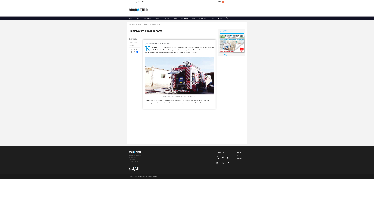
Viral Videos (202, 18)
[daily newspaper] (232, 43)
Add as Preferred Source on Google (158, 43)
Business (166, 18)
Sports (175, 18)
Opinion (157, 18)
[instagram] (218, 163)
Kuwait (137, 18)
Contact (228, 2)
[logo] (138, 10)
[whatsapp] (131, 52)
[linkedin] (134, 50)
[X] (131, 50)
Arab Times (132, 24)
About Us (233, 2)
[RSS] (228, 163)
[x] (223, 163)
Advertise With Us (240, 2)
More (219, 18)
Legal (193, 18)
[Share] (137, 52)
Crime (139, 24)
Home (130, 18)
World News (147, 18)
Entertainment (184, 18)
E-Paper (212, 18)
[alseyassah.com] (133, 169)
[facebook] (134, 52)
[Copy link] (137, 50)
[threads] (218, 157)
